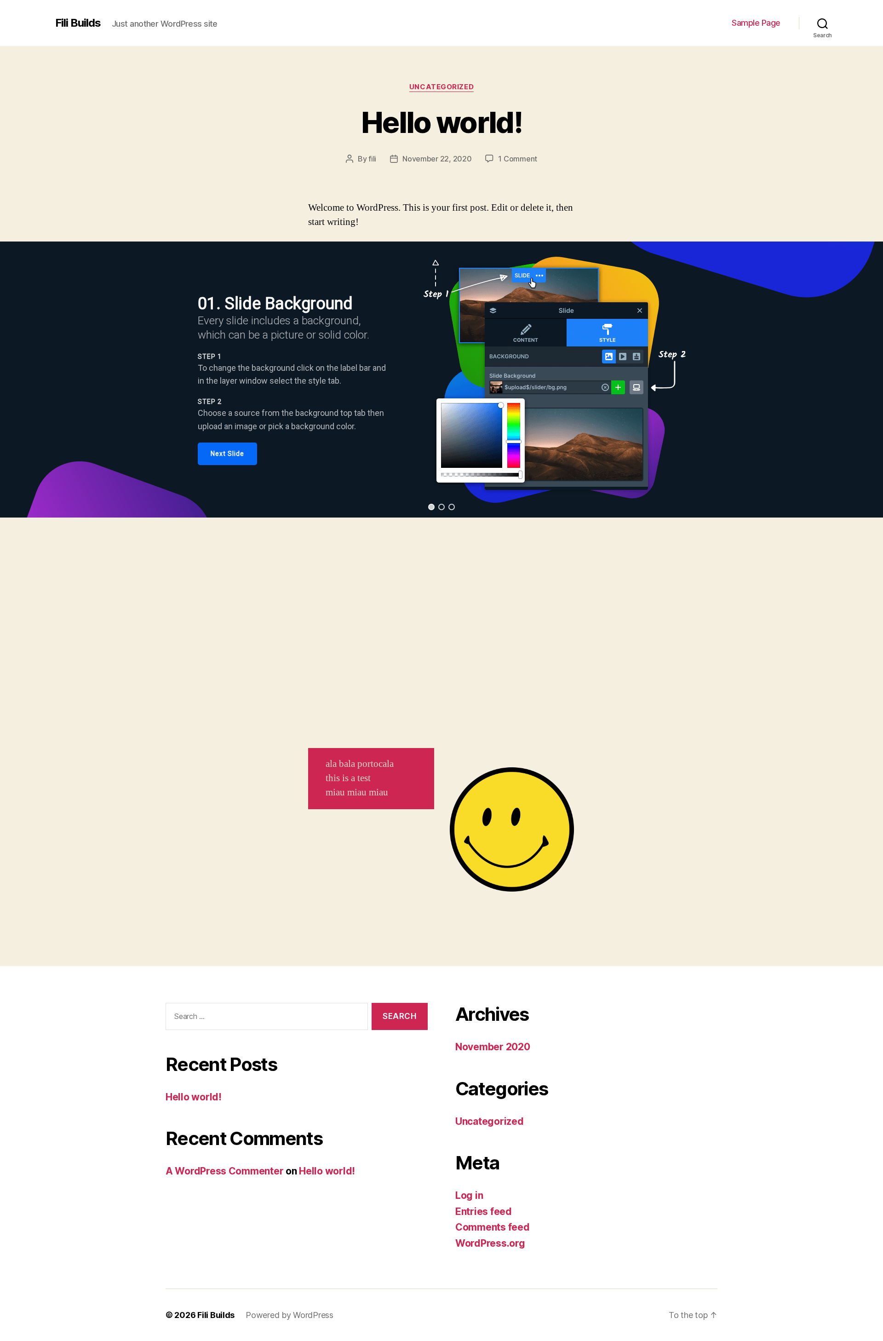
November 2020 (492, 1047)
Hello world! (441, 122)
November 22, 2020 (436, 158)
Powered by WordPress (289, 1315)
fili (372, 158)
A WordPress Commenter (224, 1171)
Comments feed (492, 1227)
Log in (469, 1195)
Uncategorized (441, 87)
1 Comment (517, 158)
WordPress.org (490, 1243)
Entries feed (483, 1211)
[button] (431, 507)
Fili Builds (78, 23)
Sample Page (756, 23)
